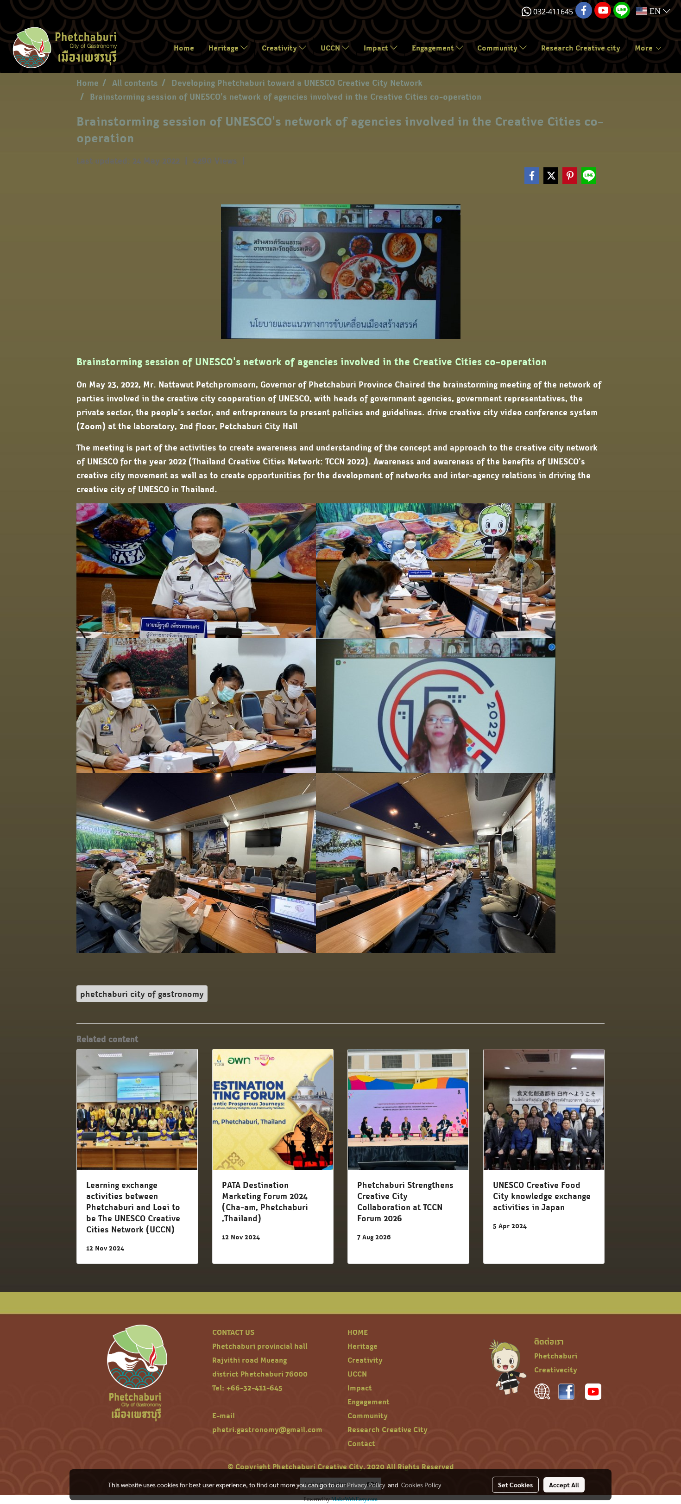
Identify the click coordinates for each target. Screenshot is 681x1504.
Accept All (564, 1484)
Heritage (224, 47)
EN (655, 11)
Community (498, 47)
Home (184, 47)
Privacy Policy (366, 1484)
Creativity (280, 47)
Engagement (434, 47)
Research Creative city (580, 47)
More (645, 47)
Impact (377, 47)
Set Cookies (515, 1484)
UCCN (331, 47)
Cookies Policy (421, 1484)
